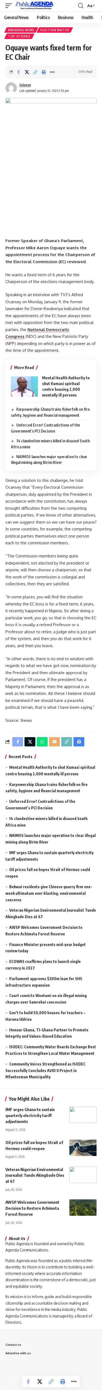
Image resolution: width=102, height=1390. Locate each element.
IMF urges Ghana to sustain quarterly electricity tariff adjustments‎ (30, 1115)
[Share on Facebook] (18, 72)
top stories (19, 36)
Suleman (25, 85)
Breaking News (21, 30)
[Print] (44, 72)
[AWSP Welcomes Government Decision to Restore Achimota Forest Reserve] (83, 1207)
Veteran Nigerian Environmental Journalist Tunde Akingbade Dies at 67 (34, 1175)
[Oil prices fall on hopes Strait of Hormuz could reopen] (83, 1148)
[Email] (54, 741)
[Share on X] (27, 72)
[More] (52, 72)
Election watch (55, 30)
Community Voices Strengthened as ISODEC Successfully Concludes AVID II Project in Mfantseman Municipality (45, 1070)
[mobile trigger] (10, 5)
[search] (81, 5)
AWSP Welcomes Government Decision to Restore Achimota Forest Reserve (32, 1208)
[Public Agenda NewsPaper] (34, 5)
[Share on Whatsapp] (42, 741)
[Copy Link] (35, 72)
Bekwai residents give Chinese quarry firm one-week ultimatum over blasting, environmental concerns (48, 893)
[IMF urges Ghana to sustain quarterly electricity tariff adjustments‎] (83, 1115)
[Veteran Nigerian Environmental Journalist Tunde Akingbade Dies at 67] (83, 1175)
